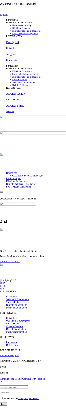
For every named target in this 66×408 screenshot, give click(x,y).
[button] (10, 261)
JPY (2, 288)
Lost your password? (28, 398)
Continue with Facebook (34, 378)
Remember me (10, 398)
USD (2, 283)
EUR (2, 286)
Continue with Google (11, 378)
